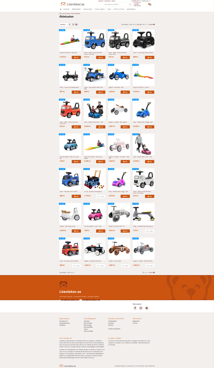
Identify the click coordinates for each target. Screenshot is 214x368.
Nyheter (113, 1)
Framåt (151, 24)
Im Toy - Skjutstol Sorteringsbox (93, 191)
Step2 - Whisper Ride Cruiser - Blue (93, 122)
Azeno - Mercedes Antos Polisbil (68, 191)
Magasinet (136, 321)
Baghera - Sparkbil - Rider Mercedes (143, 261)
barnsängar (91, 347)
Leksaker (87, 321)
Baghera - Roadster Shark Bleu (92, 261)
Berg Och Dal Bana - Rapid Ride (68, 52)
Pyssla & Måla (88, 327)
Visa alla (139, 24)
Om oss (135, 323)
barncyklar (101, 347)
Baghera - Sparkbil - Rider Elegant (118, 122)
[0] (154, 4)
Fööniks (110, 325)
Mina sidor (137, 5)
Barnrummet (88, 323)
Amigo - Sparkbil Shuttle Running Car (143, 226)
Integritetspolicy (64, 323)
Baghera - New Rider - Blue (116, 87)
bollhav (72, 355)
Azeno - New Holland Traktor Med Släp (93, 88)
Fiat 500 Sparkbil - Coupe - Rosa (93, 226)
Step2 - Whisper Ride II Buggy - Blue (143, 122)
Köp (77, 57)
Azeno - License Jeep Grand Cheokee (143, 52)
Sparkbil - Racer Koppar (115, 261)
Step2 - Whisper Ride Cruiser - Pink (142, 157)
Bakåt (146, 24)
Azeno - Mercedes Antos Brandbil (69, 261)
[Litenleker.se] (73, 4)
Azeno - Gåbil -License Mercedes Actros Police (117, 53)
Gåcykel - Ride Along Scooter (67, 226)
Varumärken (131, 9)
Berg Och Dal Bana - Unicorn (141, 87)
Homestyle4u (112, 321)
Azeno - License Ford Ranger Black (69, 87)
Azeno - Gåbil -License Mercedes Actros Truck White (142, 192)
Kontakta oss (63, 321)
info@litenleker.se (69, 300)
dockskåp (98, 353)
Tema (85, 329)
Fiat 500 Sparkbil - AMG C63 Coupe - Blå (69, 157)
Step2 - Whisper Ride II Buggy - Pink (118, 191)
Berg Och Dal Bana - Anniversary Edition (93, 157)
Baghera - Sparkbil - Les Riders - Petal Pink (119, 157)
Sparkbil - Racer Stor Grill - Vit (116, 226)
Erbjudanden (107, 1)
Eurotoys (111, 323)
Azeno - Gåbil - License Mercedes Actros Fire (69, 122)
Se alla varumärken (114, 329)
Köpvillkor (62, 325)
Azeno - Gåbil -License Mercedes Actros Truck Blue (93, 53)
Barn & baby (88, 325)
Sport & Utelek (88, 331)
